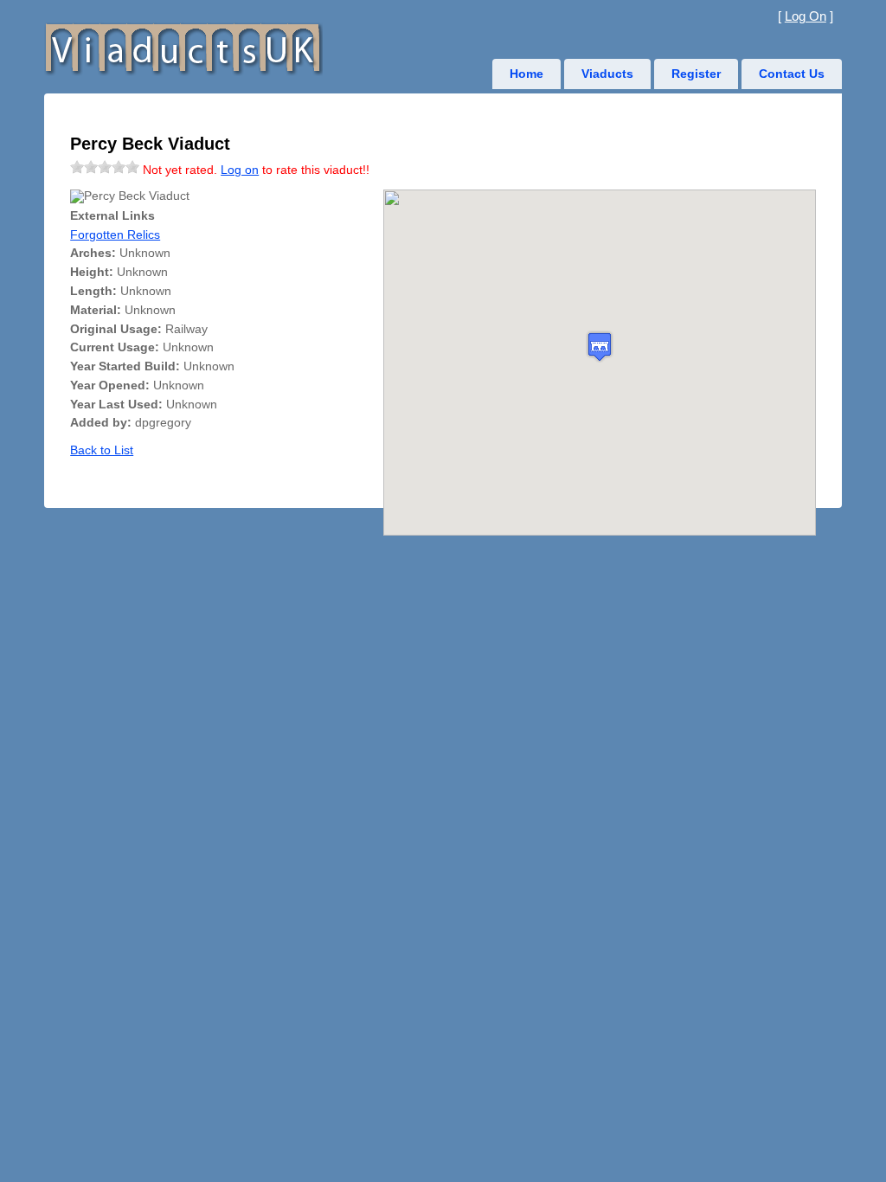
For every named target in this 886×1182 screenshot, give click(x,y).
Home (526, 73)
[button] (599, 346)
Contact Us (792, 73)
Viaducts (607, 73)
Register (696, 73)
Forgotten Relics (115, 234)
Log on (240, 170)
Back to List (101, 450)
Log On (805, 16)
